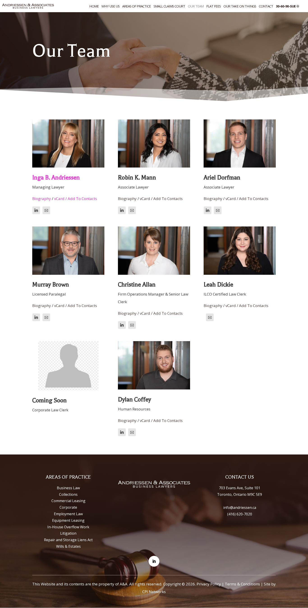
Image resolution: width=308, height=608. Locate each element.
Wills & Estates (68, 546)
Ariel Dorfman (222, 177)
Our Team (196, 6)
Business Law (68, 487)
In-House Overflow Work (68, 526)
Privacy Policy (209, 584)
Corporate (68, 507)
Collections (68, 494)
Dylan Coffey (134, 399)
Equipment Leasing (68, 520)
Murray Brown (50, 284)
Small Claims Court (169, 6)
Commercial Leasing (68, 500)
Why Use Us (110, 6)
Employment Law (68, 513)
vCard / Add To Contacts (75, 198)
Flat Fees (213, 6)
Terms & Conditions (242, 584)
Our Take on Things (239, 6)
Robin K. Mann (137, 177)
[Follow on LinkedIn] (154, 561)
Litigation (68, 533)
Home (94, 6)
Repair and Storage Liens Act (68, 539)
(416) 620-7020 (239, 514)
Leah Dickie (218, 284)
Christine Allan (137, 284)
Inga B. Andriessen (56, 177)
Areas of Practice (136, 6)
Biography (41, 198)
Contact (266, 6)
